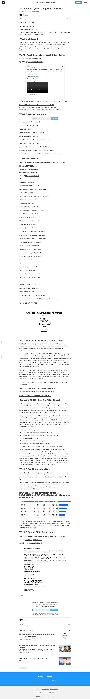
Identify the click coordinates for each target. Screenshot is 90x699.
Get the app (52, 692)
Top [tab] (21, 630)
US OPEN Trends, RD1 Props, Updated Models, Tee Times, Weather (37, 646)
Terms (47, 689)
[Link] (17, 22)
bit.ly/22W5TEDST (32, 176)
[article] (45, 638)
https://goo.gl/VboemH (34, 62)
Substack (38, 696)
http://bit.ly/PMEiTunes (33, 58)
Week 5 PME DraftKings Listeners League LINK (36, 105)
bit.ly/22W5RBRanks (29, 166)
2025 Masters (22, 660)
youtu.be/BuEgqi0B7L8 (32, 73)
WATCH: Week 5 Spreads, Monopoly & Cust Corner (42, 55)
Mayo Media (25, 14)
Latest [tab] (24, 630)
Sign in (85, 2)
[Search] (69, 2)
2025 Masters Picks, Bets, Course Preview (33, 658)
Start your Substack (41, 692)
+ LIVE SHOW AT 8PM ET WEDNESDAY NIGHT (30, 638)
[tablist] (26, 630)
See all (22, 668)
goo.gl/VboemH (35, 78)
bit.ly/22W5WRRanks (30, 169)
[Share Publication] (72, 2)
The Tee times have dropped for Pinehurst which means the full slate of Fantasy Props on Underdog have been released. (36, 650)
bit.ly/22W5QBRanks (29, 172)
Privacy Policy (55, 614)
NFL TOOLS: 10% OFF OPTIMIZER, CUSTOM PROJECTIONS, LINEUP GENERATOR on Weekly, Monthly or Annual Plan (44, 495)
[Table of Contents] (2, 349)
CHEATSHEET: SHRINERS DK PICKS (35, 396)
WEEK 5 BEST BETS (26, 26)
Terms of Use (51, 613)
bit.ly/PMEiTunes (34, 76)
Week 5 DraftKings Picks (28, 29)
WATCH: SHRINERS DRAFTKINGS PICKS (37, 388)
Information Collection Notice (44, 614)
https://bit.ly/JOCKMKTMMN (34, 34)
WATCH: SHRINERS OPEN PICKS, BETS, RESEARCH (41, 341)
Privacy (44, 689)
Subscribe (78, 2)
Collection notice (54, 689)
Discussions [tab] (30, 630)
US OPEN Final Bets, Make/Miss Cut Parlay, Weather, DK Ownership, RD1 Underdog (37, 635)
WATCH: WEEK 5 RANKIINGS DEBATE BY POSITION (42, 162)
